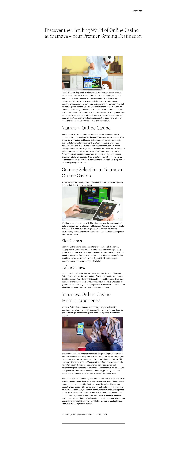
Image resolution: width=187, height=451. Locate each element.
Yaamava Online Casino (71, 134)
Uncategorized (101, 414)
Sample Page (137, 11)
